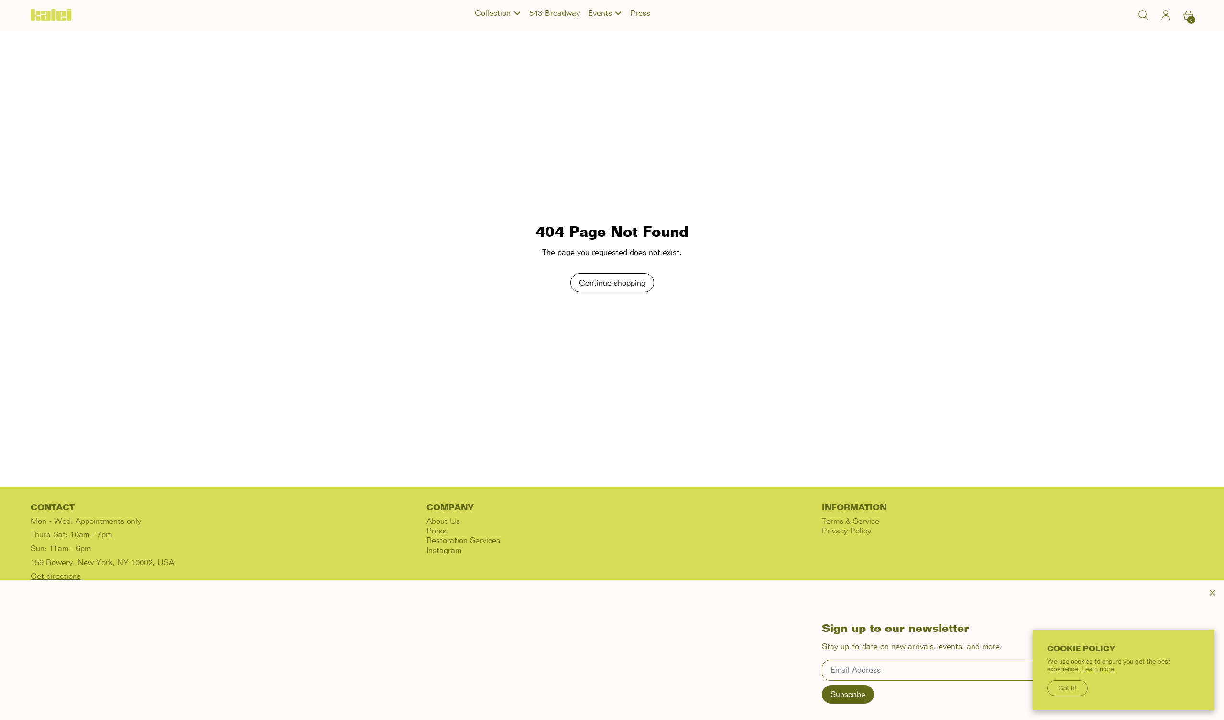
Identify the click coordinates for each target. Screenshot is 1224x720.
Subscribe (848, 694)
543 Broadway (554, 13)
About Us (443, 521)
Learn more (1098, 669)
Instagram (443, 550)
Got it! (1067, 688)
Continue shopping (612, 283)
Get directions (56, 576)
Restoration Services (463, 540)
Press (640, 13)
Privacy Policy (846, 530)
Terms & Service (850, 521)
